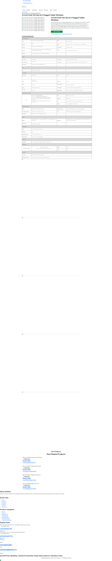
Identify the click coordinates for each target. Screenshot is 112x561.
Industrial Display (5, 517)
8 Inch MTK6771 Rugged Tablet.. (29, 480)
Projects (46, 10)
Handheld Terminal (6, 518)
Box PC (3, 511)
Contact (55, 10)
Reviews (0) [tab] (30, 36)
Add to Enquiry (56, 31)
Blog (51, 10)
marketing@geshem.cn (27, 3)
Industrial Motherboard (6, 520)
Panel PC (4, 513)
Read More (2, 530)
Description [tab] (24, 36)
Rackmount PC (5, 514)
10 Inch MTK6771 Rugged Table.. (29, 471)
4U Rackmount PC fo (6, 536)
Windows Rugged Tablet (67, 34)
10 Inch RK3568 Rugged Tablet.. (29, 489)
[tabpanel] (56, 244)
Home (23, 10)
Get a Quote (24, 11)
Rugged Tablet (58, 34)
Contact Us (4, 507)
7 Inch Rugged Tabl (6, 529)
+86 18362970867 (27, 0)
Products (28, 10)
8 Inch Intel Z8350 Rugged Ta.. (29, 462)
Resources (34, 10)
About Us (41, 10)
